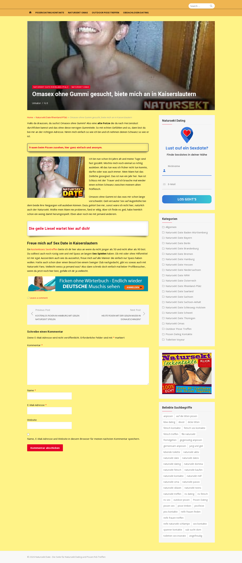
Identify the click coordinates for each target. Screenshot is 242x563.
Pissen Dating (200, 499)
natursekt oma (171, 481)
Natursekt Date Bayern (179, 237)
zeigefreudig (195, 535)
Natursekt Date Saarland (179, 291)
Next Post (121, 314)
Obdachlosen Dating (136, 12)
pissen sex (169, 505)
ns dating (189, 493)
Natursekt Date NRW (178, 275)
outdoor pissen (182, 499)
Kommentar (35, 345)
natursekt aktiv (191, 452)
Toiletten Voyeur (175, 339)
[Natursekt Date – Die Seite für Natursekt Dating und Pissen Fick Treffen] (30, 12)
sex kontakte (200, 523)
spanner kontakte (172, 529)
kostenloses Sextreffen (44, 249)
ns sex (166, 499)
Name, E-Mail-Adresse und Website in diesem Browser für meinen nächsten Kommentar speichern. (83, 438)
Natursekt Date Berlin (178, 243)
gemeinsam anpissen (174, 445)
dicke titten (194, 422)
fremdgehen (169, 440)
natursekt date (171, 457)
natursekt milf (194, 475)
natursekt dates (190, 457)
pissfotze (199, 505)
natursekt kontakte (173, 475)
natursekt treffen (172, 493)
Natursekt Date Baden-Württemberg (187, 232)
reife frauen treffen (173, 517)
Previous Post (57, 314)
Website (32, 419)
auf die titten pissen (186, 416)
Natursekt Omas (78, 12)
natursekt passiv (191, 481)
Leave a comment (39, 297)
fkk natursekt (188, 434)
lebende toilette (171, 452)
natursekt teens (193, 487)
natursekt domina (193, 463)
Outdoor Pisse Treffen (105, 12)
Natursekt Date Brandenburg (182, 248)
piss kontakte (170, 511)
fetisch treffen (170, 434)
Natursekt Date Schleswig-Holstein (185, 307)
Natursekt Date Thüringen (180, 318)
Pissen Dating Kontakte (49, 12)
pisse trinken (184, 505)
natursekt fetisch (172, 469)
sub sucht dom (193, 529)
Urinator (36, 103)
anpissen (168, 416)
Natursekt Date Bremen (179, 253)
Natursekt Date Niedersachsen (183, 269)
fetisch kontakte (172, 428)
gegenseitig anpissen (191, 440)
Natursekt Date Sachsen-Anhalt (183, 302)
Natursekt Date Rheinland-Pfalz (50, 87)
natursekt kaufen (193, 469)
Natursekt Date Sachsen (179, 296)
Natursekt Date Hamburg (180, 259)
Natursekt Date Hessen (179, 264)
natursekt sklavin (172, 487)
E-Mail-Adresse (37, 405)
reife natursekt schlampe (176, 523)
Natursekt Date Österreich (181, 280)
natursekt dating (172, 463)
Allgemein (171, 227)
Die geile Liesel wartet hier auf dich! (59, 228)
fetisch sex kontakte (194, 428)
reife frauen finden (191, 511)
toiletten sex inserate (174, 535)
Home (30, 117)
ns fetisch (203, 493)
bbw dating (169, 422)
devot (181, 422)
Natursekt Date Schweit (179, 312)
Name (31, 390)
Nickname (174, 166)
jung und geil (196, 445)
